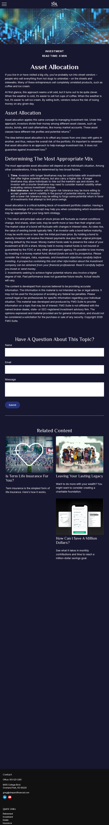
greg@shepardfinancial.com (16, 792)
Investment (8, 817)
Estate (6, 820)
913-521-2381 (16, 779)
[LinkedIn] (5, 797)
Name (8, 345)
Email (8, 362)
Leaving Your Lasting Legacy (79, 476)
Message (10, 379)
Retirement (8, 813)
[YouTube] (10, 797)
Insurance (7, 823)
